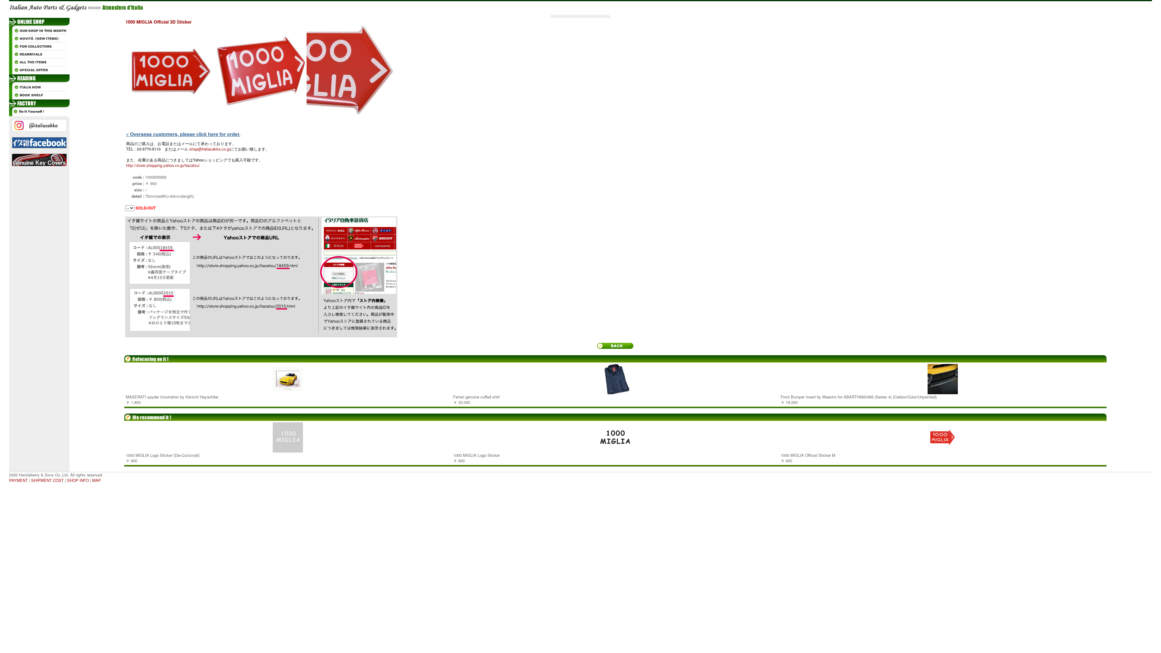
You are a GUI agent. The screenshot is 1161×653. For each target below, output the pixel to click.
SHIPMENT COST (47, 480)
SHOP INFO (78, 480)
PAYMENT (18, 480)
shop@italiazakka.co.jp (209, 149)
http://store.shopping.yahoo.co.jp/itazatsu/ (163, 165)
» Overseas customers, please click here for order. (183, 134)
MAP (96, 480)
